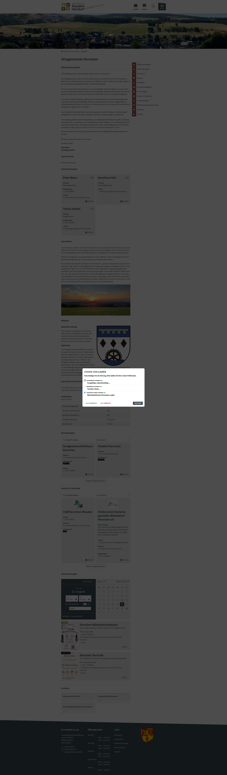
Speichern (138, 403)
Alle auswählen (91, 403)
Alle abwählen (106, 403)
